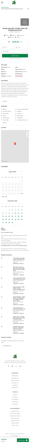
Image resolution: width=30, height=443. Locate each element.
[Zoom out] (27, 134)
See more (5, 101)
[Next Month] (21, 171)
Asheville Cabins (15, 423)
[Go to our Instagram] (20, 366)
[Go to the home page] (14, 2)
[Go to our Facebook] (8, 366)
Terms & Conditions (15, 435)
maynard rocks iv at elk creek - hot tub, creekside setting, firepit (19, 288)
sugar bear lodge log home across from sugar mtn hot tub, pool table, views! (19, 268)
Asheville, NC (15, 387)
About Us (15, 394)
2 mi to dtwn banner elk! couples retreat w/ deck (19, 259)
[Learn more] (6, 261)
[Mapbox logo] (5, 161)
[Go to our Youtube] (16, 366)
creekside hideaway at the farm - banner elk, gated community (18, 328)
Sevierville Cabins (15, 418)
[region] (15, 146)
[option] (21, 193)
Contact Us (15, 397)
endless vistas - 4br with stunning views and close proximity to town (19, 318)
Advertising (15, 401)
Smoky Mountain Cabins (15, 416)
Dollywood (15, 385)
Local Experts (15, 404)
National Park (15, 375)
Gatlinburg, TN (15, 378)
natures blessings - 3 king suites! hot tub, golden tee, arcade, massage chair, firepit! (19, 298)
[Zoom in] (27, 132)
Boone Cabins (15, 425)
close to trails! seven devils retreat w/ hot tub (19, 308)
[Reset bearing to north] (27, 136)
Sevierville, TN (15, 382)
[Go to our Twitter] (12, 366)
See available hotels (7, 345)
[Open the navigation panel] (2, 2)
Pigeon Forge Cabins (15, 413)
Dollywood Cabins (15, 420)
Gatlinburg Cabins (15, 411)
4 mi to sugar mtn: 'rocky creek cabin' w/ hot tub (19, 278)
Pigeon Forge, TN (15, 380)
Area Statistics (15, 399)
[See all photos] (10, 18)
